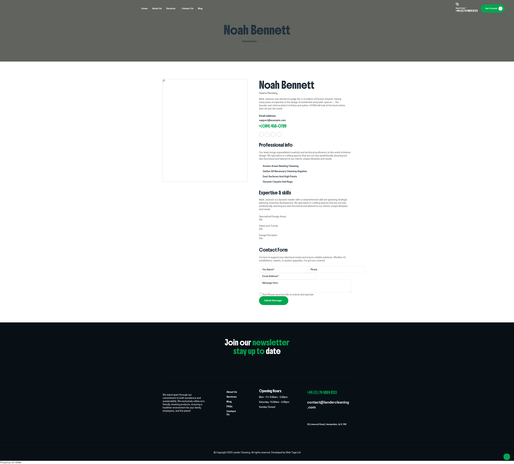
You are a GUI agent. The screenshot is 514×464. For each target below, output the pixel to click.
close (18, 462)
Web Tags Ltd (293, 452)
